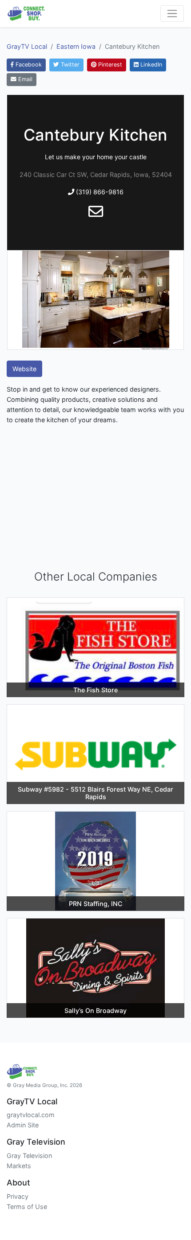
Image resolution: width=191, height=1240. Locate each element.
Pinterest (109, 64)
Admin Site (23, 1125)
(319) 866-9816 (98, 192)
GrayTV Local (27, 46)
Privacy (17, 1196)
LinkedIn (150, 64)
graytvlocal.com (31, 1114)
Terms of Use (27, 1206)
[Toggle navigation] (172, 13)
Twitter (69, 64)
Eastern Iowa (76, 46)
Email (24, 79)
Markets (19, 1165)
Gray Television (29, 1155)
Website (24, 369)
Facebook (28, 64)
